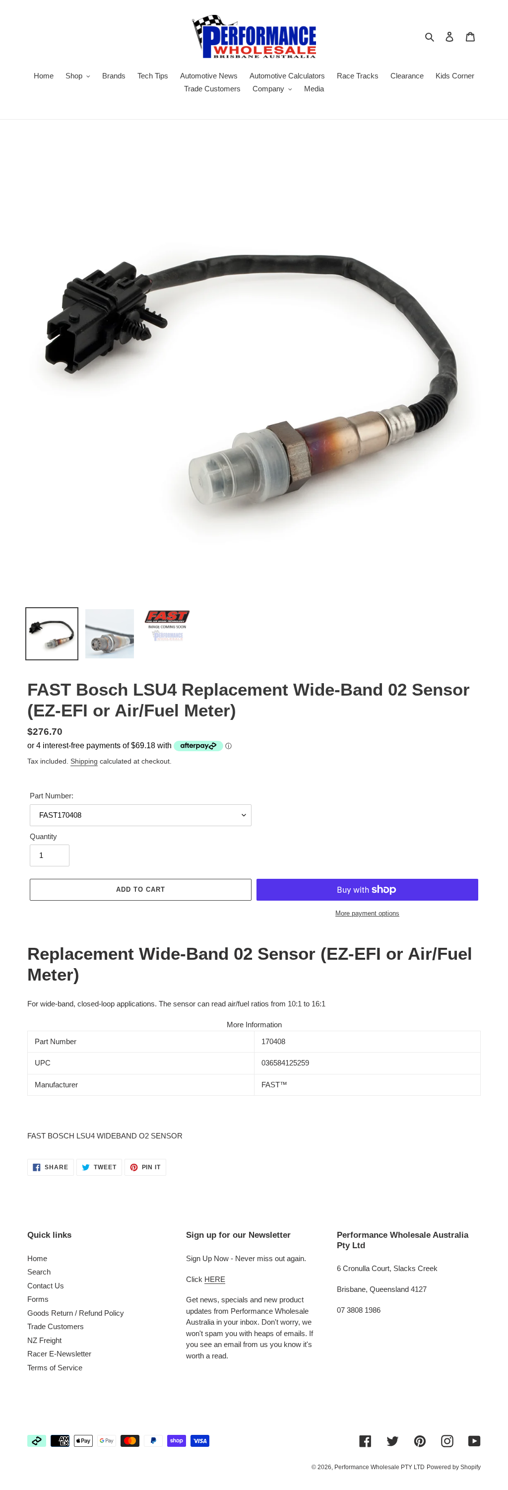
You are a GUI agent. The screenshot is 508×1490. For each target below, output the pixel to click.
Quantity (43, 836)
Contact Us (45, 1285)
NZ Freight (44, 1340)
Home (37, 1258)
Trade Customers (55, 1326)
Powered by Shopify (454, 1467)
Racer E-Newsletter (59, 1353)
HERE (214, 1279)
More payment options (367, 913)
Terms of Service (54, 1367)
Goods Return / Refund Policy (75, 1313)
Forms (38, 1299)
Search (39, 1272)
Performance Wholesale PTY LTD (379, 1467)
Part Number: (51, 795)
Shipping (84, 761)
